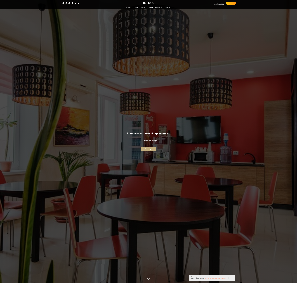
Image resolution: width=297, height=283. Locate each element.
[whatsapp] (66, 3)
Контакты (168, 7)
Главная (128, 7)
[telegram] (78, 3)
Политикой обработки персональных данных (215, 278)
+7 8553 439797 (219, 3)
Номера (136, 7)
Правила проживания (155, 7)
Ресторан (143, 7)
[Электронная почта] (75, 3)
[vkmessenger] (72, 3)
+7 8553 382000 (219, 2)
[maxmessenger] (63, 3)
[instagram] (69, 3)
